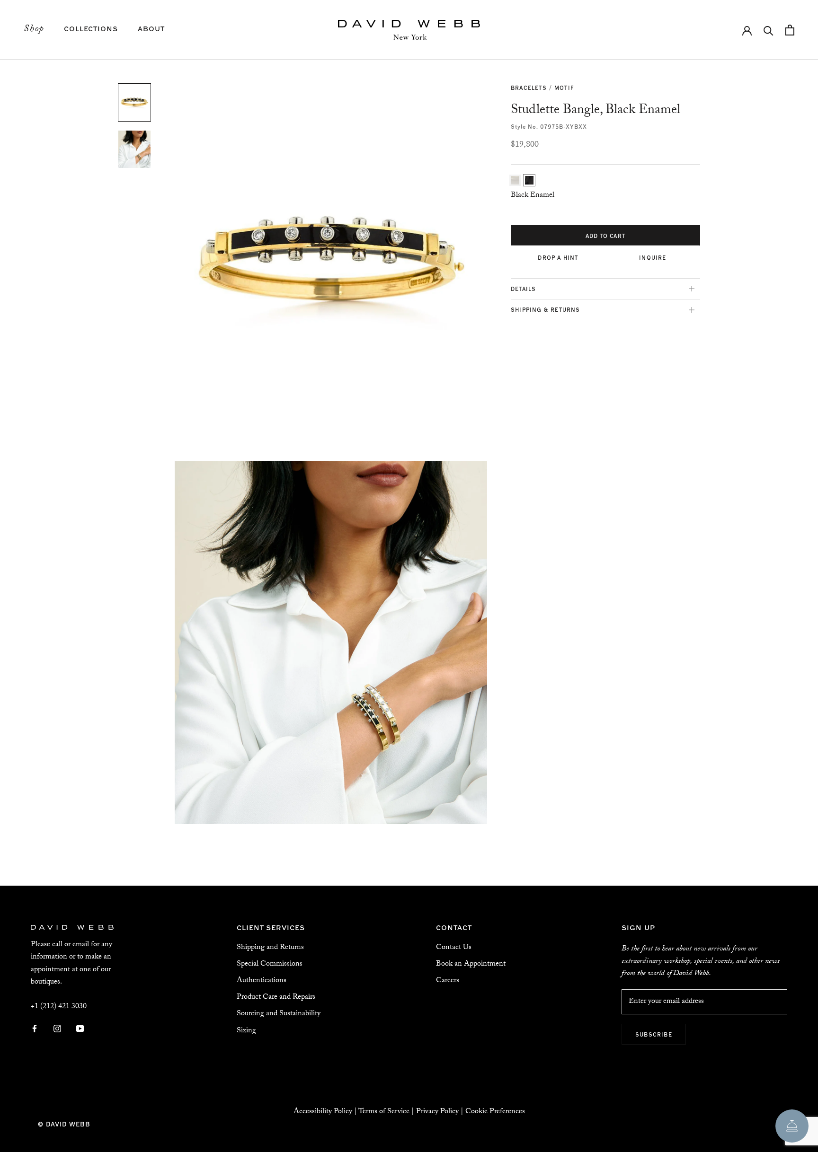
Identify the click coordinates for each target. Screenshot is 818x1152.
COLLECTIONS (91, 28)
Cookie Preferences (495, 1112)
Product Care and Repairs (276, 997)
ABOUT (151, 28)
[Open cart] (789, 30)
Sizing (246, 1031)
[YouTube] (80, 1029)
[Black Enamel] (529, 180)
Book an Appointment (471, 964)
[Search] (769, 30)
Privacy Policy (437, 1112)
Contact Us (453, 947)
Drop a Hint (558, 257)
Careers (447, 980)
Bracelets (529, 87)
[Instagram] (57, 1029)
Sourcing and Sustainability (278, 1014)
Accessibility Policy (322, 1112)
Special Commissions (269, 964)
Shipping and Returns (270, 947)
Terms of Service (383, 1112)
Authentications (261, 980)
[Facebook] (34, 1029)
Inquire (652, 257)
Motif (564, 87)
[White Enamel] (515, 180)
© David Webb (64, 1124)
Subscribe (653, 1034)
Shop (34, 29)
